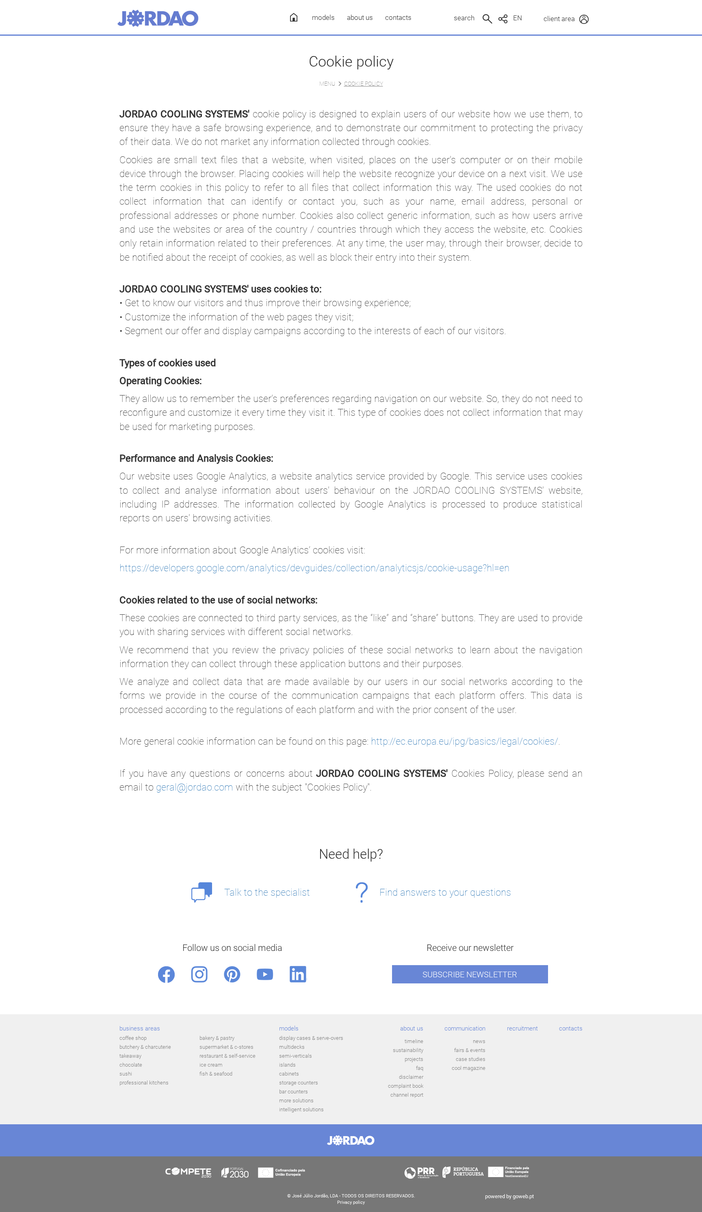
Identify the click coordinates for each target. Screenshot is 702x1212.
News (479, 1041)
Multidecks (292, 1047)
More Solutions (296, 1100)
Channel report (406, 1095)
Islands (287, 1065)
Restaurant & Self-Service (227, 1056)
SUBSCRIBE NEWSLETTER (469, 974)
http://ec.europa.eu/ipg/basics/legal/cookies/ (464, 741)
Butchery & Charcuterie (145, 1047)
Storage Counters (298, 1083)
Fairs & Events (469, 1050)
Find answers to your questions (445, 892)
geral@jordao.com (194, 787)
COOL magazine (468, 1068)
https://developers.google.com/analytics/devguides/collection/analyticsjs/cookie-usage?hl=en (314, 568)
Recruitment (522, 1028)
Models (323, 17)
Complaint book (405, 1086)
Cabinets (289, 1074)
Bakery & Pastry (216, 1038)
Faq (419, 1068)
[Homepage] (291, 17)
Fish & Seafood (215, 1074)
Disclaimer (411, 1077)
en (517, 18)
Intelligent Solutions (301, 1109)
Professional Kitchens (144, 1083)
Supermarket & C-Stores (226, 1047)
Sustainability (408, 1050)
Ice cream (211, 1065)
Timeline (414, 1041)
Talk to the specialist (267, 892)
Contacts (398, 17)
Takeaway (130, 1056)
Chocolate (130, 1065)
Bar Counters (293, 1092)
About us (360, 17)
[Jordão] (158, 18)
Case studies (470, 1059)
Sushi (125, 1074)
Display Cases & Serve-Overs (311, 1038)
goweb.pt (523, 1196)
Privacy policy (351, 1202)
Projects (414, 1059)
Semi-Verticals (295, 1056)
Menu (327, 83)
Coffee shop (133, 1038)
